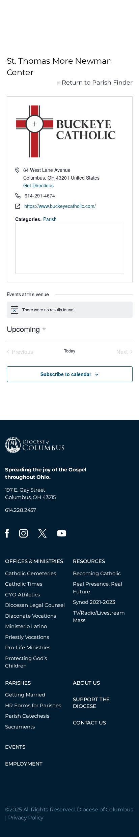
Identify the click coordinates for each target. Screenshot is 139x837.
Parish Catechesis (27, 716)
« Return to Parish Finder (95, 82)
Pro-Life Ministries (27, 647)
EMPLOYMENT (23, 764)
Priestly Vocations (27, 637)
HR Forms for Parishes (33, 705)
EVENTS (15, 747)
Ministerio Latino (26, 626)
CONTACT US (89, 722)
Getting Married (25, 694)
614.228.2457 (20, 510)
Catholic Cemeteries (30, 573)
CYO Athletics (22, 594)
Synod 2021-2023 (94, 602)
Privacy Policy (26, 817)
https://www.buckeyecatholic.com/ (60, 206)
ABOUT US (86, 683)
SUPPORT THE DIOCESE (91, 702)
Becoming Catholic (97, 573)
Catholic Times (23, 584)
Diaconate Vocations (30, 616)
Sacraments (20, 726)
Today (69, 350)
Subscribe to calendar (65, 374)
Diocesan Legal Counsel (35, 605)
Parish (50, 219)
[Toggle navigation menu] (131, 16)
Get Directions (38, 185)
